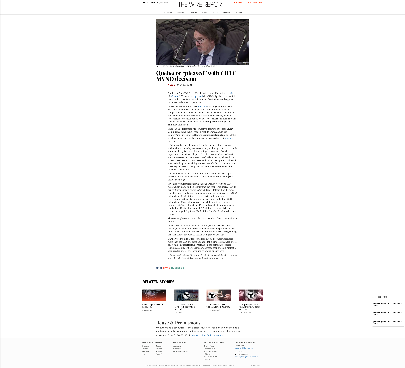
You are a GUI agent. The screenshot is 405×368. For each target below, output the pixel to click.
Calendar (238, 12)
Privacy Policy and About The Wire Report (179, 365)
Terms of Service (228, 365)
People (215, 12)
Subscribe (239, 2)
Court (204, 12)
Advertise (218, 365)
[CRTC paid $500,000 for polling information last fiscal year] (251, 296)
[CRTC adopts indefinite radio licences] (154, 296)
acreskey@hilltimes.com (244, 348)
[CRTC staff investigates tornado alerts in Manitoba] (219, 296)
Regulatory (167, 12)
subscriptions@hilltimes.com (207, 335)
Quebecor (177, 267)
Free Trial (257, 2)
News (171, 84)
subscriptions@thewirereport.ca (246, 356)
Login (248, 2)
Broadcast (193, 12)
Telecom (180, 12)
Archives (226, 12)
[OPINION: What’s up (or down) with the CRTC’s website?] (186, 296)
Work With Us (209, 365)
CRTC (159, 267)
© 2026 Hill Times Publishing (155, 365)
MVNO (166, 267)
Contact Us (199, 365)
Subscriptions (255, 365)
